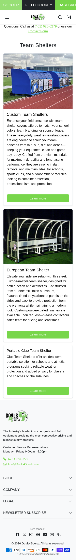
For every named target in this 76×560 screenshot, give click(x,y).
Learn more (38, 198)
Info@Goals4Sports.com (24, 464)
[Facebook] (17, 534)
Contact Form (38, 31)
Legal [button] (8, 501)
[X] (24, 534)
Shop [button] (8, 478)
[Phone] (58, 534)
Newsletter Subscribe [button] (24, 513)
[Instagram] (31, 534)
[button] (11, 17)
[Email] (51, 534)
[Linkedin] (45, 534)
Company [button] (11, 489)
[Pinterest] (38, 534)
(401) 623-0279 (46, 26)
